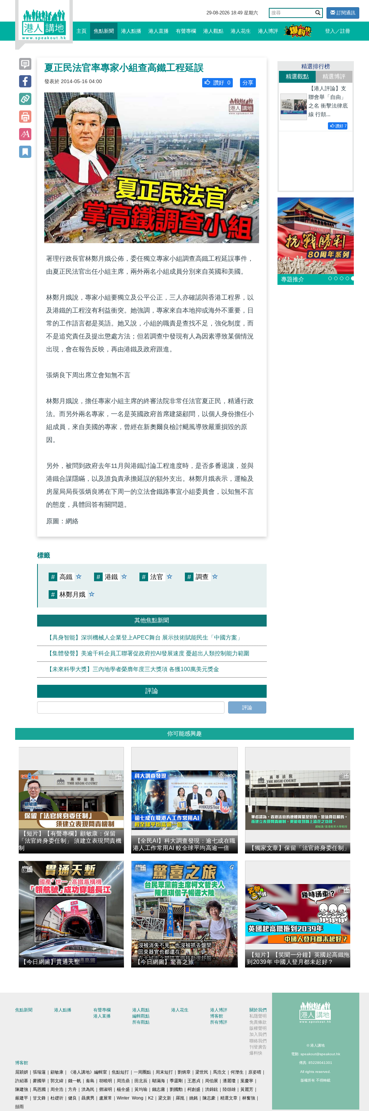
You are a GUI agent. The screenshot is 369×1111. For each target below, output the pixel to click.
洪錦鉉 (211, 1089)
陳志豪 (209, 1098)
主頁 (81, 31)
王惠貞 (193, 1080)
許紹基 (21, 1080)
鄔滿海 (158, 1080)
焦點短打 (120, 1072)
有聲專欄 (186, 31)
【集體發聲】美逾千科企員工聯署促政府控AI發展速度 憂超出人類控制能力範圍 (147, 653)
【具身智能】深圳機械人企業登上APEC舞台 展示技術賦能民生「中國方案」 (144, 637)
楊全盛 (123, 1089)
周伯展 (211, 1080)
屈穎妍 (21, 1072)
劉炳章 (184, 1072)
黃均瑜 (140, 1089)
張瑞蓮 (39, 1072)
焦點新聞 (104, 31)
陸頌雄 (229, 1089)
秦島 (90, 1080)
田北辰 (140, 1080)
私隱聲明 (258, 1016)
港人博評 (268, 31)
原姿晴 (254, 1072)
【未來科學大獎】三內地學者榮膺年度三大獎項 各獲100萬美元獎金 (132, 669)
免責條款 (258, 1022)
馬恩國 (39, 1089)
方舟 (72, 1089)
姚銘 (193, 1098)
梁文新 (164, 1098)
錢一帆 (74, 1080)
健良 (72, 1098)
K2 (151, 1098)
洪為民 (87, 1089)
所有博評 (218, 1022)
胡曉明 (105, 1080)
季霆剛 (176, 1080)
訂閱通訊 (345, 12)
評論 (247, 707)
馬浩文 (219, 1072)
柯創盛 (193, 1089)
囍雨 (19, 1106)
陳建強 (21, 1089)
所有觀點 (141, 1022)
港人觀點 (213, 31)
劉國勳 (176, 1089)
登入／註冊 (337, 31)
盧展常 (105, 1098)
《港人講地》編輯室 (87, 1072)
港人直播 (158, 31)
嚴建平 (21, 1098)
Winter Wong (130, 1098)
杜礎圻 (56, 1098)
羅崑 (180, 1098)
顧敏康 (56, 1072)
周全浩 (56, 1089)
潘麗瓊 (229, 1080)
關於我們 (258, 1009)
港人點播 (131, 31)
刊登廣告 (258, 1046)
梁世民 (201, 1072)
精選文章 (228, 1098)
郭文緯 (56, 1080)
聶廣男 (87, 1098)
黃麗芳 (246, 1089)
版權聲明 (258, 1028)
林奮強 (248, 1098)
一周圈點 (142, 1072)
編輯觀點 (141, 1016)
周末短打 (164, 1072)
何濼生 (237, 1072)
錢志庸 (158, 1089)
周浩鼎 (123, 1080)
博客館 (216, 1016)
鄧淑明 (105, 1089)
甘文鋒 (39, 1098)
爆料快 (255, 1053)
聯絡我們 (258, 1040)
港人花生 (241, 31)
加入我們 (258, 1034)
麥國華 (39, 1080)
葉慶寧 (246, 1080)
